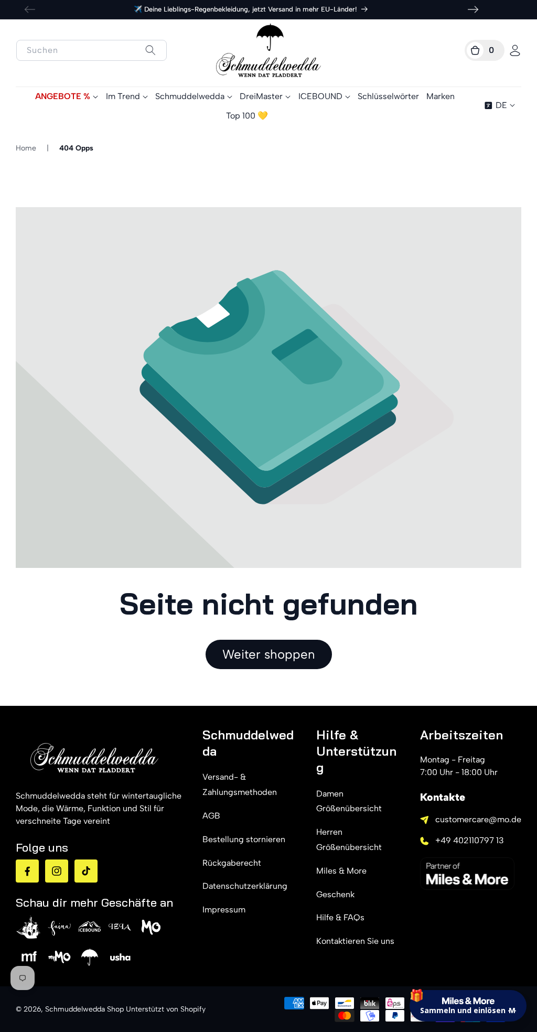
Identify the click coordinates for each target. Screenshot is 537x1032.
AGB (211, 816)
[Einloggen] (515, 50)
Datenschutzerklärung (244, 886)
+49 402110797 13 (469, 840)
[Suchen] (150, 50)
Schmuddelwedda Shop (84, 1009)
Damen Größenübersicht (349, 801)
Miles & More (341, 871)
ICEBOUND (320, 96)
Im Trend (123, 96)
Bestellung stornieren (243, 839)
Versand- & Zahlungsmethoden (239, 784)
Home (26, 148)
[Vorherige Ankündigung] (29, 9)
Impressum (223, 910)
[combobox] (91, 50)
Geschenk (335, 894)
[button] (484, 50)
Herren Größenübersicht (349, 839)
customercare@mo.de (478, 819)
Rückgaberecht (231, 863)
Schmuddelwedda (189, 96)
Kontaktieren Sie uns (355, 941)
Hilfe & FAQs (340, 917)
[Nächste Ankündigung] (473, 9)
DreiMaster (261, 96)
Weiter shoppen (268, 654)
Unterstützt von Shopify (166, 1009)
